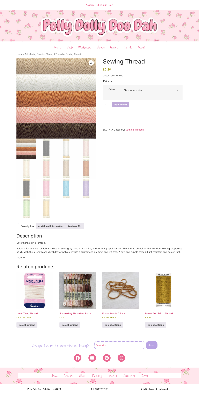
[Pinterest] (107, 358)
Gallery (114, 46)
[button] (91, 63)
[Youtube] (92, 358)
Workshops (84, 46)
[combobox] (119, 345)
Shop (70, 46)
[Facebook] (77, 358)
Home (57, 46)
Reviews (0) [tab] (75, 226)
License (112, 375)
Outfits (128, 46)
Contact (68, 375)
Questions (129, 375)
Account (90, 5)
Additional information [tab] (50, 226)
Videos (101, 46)
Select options (27, 324)
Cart (111, 5)
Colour (112, 89)
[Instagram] (121, 358)
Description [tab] (27, 226)
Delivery (97, 375)
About (141, 46)
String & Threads (55, 54)
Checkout (101, 5)
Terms (144, 375)
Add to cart (120, 104)
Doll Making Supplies (34, 54)
